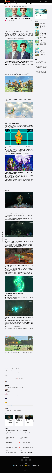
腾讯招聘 (34, 467)
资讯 (8, 3)
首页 (5, 3)
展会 (22, 3)
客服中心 (37, 467)
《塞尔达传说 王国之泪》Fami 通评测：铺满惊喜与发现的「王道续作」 (43, 54)
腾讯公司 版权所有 (26, 470)
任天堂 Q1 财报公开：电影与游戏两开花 (43, 27)
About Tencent (16, 467)
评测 (16, 3)
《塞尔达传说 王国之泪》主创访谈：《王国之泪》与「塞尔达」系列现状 (43, 40)
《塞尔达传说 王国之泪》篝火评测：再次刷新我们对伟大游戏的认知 (43, 37)
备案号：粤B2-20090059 (32, 468)
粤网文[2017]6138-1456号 (20, 468)
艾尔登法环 (30, 3)
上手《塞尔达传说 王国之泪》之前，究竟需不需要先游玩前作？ (43, 44)
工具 (19, 3)
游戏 (10, 3)
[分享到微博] (2, 236)
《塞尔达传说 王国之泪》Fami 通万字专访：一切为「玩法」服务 (43, 23)
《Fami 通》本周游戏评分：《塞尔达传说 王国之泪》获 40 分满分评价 (43, 47)
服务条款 (19, 467)
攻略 (13, 3)
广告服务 (32, 467)
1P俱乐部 (26, 3)
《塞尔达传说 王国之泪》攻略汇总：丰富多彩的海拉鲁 (43, 30)
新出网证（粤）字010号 (26, 468)
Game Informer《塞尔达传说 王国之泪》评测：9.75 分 (43, 51)
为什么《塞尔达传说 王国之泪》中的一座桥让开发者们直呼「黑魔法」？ (43, 34)
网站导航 (39, 467)
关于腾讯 (13, 467)
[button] (33, 421)
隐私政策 (25, 467)
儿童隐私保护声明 (28, 467)
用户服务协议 (22, 467)
